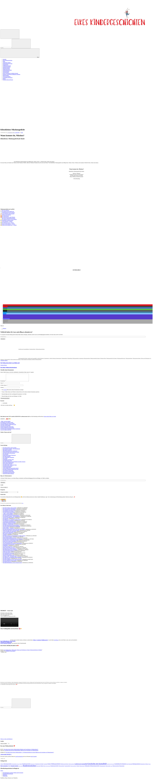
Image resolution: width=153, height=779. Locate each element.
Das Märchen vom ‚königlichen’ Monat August (12, 519)
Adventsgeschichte (7, 763)
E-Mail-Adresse (3, 385)
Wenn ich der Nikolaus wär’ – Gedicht (9, 225)
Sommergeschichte (55, 765)
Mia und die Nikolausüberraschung (8, 218)
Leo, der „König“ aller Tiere (5, 429)
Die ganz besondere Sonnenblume (9, 508)
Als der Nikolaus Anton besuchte (8, 213)
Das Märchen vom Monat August (6, 422)
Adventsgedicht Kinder (22, 358)
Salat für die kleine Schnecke (8, 473)
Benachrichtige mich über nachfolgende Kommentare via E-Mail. (14, 394)
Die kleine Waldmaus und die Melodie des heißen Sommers (14, 461)
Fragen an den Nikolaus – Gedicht (8, 223)
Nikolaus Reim (103, 358)
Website (1, 387)
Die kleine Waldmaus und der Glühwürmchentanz (12, 559)
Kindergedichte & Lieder (7, 63)
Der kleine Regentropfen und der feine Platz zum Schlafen (14, 529)
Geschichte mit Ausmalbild (97, 764)
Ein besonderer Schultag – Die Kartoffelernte (11, 448)
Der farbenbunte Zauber (7, 460)
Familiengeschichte (26, 763)
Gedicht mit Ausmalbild (32, 358)
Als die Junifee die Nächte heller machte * (11, 468)
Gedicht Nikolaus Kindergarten (55, 358)
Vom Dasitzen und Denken (8, 470)
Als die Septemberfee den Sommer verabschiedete (12, 543)
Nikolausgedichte (129, 358)
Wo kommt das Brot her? (7, 463)
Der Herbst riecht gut (7, 561)
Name (1, 383)
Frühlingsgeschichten (7, 65)
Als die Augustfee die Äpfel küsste (9, 531)
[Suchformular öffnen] (9, 34)
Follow (1, 770)
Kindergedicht (64, 358)
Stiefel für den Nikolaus (6, 214)
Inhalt (4, 61)
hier (22, 503)
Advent (1, 763)
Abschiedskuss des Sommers (8, 510)
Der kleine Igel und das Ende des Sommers (11, 524)
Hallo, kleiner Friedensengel (8, 462)
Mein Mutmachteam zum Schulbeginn (10, 450)
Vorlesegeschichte (73, 765)
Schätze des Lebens (6, 551)
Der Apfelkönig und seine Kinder (9, 509)
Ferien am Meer (6, 527)
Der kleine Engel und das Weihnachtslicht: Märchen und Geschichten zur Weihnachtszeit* (21, 750)
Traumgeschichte (67, 765)
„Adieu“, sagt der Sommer (5, 421)
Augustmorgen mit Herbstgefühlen (9, 521)
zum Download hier (19, 756)
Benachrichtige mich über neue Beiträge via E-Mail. (12, 396)
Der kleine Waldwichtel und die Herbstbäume (11, 526)
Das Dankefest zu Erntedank (8, 520)
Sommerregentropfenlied (7, 466)
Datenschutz (5, 775)
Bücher (4, 78)
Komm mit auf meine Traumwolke (7, 426)
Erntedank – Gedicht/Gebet (8, 523)
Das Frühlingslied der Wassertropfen (7, 641)
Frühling (49, 763)
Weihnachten (87, 765)
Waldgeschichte (82, 765)
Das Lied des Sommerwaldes (8, 471)
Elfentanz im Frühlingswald (6, 642)
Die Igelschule (5, 454)
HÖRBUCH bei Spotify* (10, 651)
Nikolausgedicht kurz (121, 358)
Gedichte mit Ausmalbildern (23, 349)
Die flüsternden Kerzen (7, 554)
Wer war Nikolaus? (5, 210)
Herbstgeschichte (136, 763)
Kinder (9, 765)
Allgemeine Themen (7, 62)
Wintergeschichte (116, 765)
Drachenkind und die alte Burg (9, 472)
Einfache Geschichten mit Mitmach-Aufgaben (11, 74)
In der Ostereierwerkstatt (5, 643)
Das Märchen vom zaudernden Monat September (12, 557)
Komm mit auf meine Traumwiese (9, 455)
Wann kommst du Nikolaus (15, 359)
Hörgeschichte (4, 765)
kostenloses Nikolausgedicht (84, 358)
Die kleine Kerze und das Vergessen (9, 548)
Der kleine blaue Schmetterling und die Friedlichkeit (10, 428)
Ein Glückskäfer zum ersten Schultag (7, 423)
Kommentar (3, 380)
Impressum (5, 774)
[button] (6, 305)
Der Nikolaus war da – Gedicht (8, 222)
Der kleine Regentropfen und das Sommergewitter (12, 562)
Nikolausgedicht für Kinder (111, 358)
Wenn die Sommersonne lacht (8, 555)
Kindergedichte (32, 349)
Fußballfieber (5, 545)
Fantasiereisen (5, 64)
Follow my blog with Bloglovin (6, 738)
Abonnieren (3, 482)
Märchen (42, 765)
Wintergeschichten (6, 69)
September (5, 534)
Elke (22, 132)
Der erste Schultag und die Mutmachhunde (11, 515)
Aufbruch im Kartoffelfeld (8, 514)
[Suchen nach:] (6, 47)
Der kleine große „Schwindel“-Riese (10, 464)
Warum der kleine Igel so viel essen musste (11, 452)
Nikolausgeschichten (137, 358)
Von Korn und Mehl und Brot (8, 517)
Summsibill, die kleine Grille (8, 459)
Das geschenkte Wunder (7, 536)
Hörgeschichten (6, 75)
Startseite (4, 59)
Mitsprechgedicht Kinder (95, 358)
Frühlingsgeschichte (55, 763)
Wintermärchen (121, 765)
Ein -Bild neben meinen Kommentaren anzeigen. (13, 389)
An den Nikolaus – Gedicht (7, 221)
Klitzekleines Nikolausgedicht (7, 220)
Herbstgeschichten (6, 67)
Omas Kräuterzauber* (7, 467)
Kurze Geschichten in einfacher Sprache (10, 73)
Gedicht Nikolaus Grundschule (43, 358)
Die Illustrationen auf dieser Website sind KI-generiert (13, 772)
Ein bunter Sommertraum (7, 546)
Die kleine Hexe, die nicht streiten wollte (10, 540)
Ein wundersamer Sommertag (8, 457)
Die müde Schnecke (6, 456)
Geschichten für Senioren (7, 77)
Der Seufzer (5, 458)
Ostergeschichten (6, 71)
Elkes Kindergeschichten (7, 60)
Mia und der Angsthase (7, 449)
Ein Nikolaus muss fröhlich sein (8, 211)
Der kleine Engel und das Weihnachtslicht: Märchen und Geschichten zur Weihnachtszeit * (21, 749)
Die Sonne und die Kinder (5, 425)
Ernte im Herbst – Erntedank (8, 528)
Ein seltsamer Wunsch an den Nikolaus (9, 219)
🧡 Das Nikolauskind (4, 215)
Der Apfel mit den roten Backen (9, 453)
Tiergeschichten (6, 72)
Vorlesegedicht (7, 359)
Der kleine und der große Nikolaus (8, 217)
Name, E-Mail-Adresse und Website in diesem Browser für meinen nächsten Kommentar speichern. (20, 391)
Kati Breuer (56, 640)
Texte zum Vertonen (6, 76)
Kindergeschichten (29, 766)
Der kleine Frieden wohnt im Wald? (9, 447)
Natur (45, 765)
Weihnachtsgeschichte (95, 765)
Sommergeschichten (6, 66)
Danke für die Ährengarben (8, 532)
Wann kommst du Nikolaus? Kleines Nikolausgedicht (31, 359)
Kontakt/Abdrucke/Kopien (8, 79)
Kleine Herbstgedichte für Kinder (9, 522)
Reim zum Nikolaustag (145, 358)
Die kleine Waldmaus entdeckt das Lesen (8, 424)
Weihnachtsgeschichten (7, 70)
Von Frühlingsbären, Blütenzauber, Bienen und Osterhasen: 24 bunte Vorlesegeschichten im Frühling (23, 649)
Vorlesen (77, 765)
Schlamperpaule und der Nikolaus (8, 212)
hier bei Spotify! (34, 756)
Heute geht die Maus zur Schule (50, 416)
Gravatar (5, 389)
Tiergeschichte (61, 765)
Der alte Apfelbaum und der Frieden (7, 427)
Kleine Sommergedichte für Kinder (9, 537)
